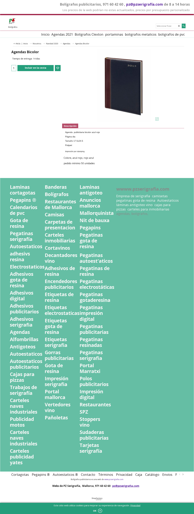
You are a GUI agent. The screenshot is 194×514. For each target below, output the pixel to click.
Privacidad (135, 505)
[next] (182, 474)
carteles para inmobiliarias (148, 209)
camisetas (160, 196)
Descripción (70, 125)
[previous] (179, 474)
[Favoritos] (58, 68)
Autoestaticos (168, 200)
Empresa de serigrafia (133, 196)
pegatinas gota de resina (135, 200)
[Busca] (184, 26)
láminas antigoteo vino (134, 205)
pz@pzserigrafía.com (144, 4)
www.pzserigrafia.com (113, 479)
